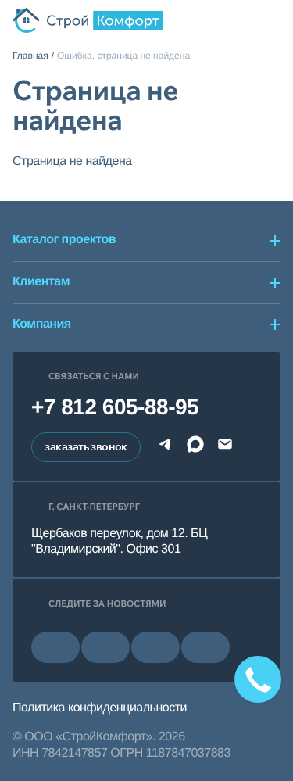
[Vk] (55, 647)
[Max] (195, 446)
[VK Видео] (205, 647)
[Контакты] (243, 20)
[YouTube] (105, 647)
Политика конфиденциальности (100, 708)
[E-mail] (225, 446)
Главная (30, 55)
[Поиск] (216, 20)
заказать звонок (86, 446)
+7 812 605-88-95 (114, 407)
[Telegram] (165, 446)
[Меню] (271, 20)
